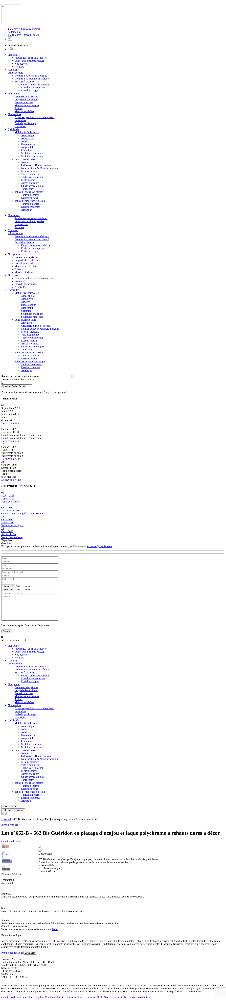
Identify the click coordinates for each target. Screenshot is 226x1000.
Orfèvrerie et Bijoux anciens (36, 165)
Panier (55, 929)
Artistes (19, 108)
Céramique (27, 150)
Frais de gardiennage (25, 123)
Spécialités (13, 129)
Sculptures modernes (32, 156)
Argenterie (26, 162)
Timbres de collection (32, 177)
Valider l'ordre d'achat (15, 386)
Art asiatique (27, 135)
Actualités (144, 997)
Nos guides (14, 93)
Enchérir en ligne (30, 90)
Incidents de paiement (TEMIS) (90, 997)
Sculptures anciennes (32, 153)
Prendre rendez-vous (12, 952)
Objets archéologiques (32, 185)
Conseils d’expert (24, 102)
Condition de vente (11, 841)
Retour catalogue (10, 824)
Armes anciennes (30, 183)
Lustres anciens (29, 180)
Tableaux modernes (31, 203)
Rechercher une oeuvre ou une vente (20, 376)
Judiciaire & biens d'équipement (24, 28)
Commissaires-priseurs (26, 96)
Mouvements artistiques (27, 105)
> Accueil (6, 819)
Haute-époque (28, 144)
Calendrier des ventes (19, 45)
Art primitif (27, 147)
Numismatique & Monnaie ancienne (40, 168)
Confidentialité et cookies (58, 997)
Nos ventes (14, 54)
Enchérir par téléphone (33, 87)
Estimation (30, 953)
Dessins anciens (29, 197)
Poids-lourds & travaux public (23, 34)
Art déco (25, 141)
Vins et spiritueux (30, 174)
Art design (26, 209)
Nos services (14, 114)
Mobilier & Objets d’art (27, 132)
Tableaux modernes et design (30, 200)
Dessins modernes (30, 206)
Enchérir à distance (24, 81)
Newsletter (20, 126)
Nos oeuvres (21, 63)
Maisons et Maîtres (24, 111)
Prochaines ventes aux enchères (31, 57)
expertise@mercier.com (99, 546)
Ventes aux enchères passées (29, 60)
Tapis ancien (27, 188)
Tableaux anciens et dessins (29, 191)
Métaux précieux (30, 171)
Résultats (19, 66)
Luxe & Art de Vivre (25, 159)
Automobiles (14, 31)
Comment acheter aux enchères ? (32, 78)
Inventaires (20, 120)
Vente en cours (10, 806)
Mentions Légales (33, 997)
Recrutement (115, 997)
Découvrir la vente (11, 423)
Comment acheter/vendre (15, 71)
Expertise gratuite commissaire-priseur (34, 117)
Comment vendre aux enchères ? (32, 75)
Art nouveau (27, 138)
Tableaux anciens (30, 194)
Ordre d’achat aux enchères (35, 84)
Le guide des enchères (26, 99)
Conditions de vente (11, 997)
